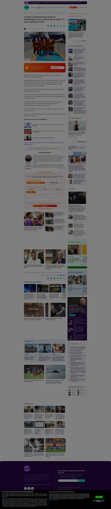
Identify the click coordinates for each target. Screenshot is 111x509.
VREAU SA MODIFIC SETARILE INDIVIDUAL (99, 501)
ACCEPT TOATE (99, 497)
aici (31, 503)
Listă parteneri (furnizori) (54, 499)
